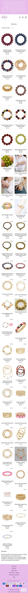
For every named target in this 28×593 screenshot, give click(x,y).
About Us (14, 568)
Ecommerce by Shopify (16, 591)
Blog (14, 577)
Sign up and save (13, 581)
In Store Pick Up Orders (14, 574)
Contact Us (14, 566)
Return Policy (14, 570)
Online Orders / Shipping (14, 572)
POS (9, 591)
